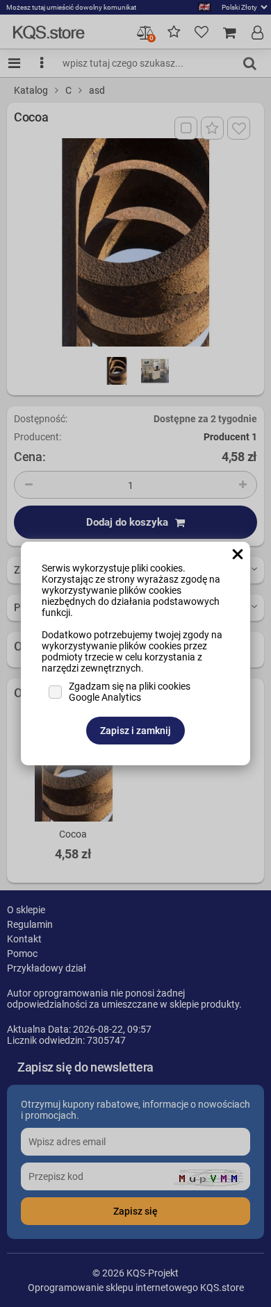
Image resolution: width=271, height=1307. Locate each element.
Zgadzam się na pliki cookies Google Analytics (129, 692)
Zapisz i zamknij (135, 730)
